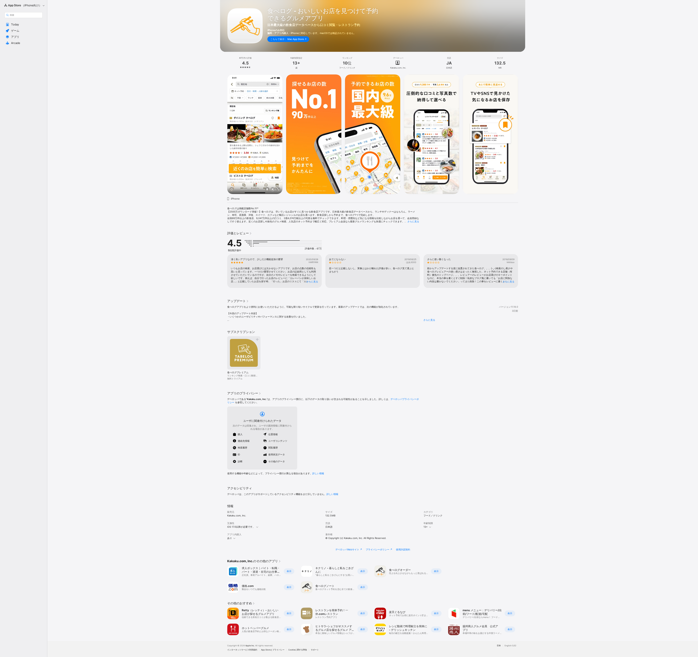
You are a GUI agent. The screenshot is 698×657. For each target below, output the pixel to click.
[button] (23, 24)
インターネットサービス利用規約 (242, 650)
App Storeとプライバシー (272, 650)
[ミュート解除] (272, 189)
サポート (315, 650)
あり (229, 538)
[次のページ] (521, 134)
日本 (499, 646)
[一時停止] (267, 189)
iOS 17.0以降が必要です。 (241, 526)
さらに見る (413, 221)
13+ (426, 526)
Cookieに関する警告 (297, 650)
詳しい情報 (318, 473)
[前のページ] (223, 134)
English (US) (510, 646)
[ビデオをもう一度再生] (231, 189)
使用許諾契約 (403, 549)
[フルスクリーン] (278, 189)
